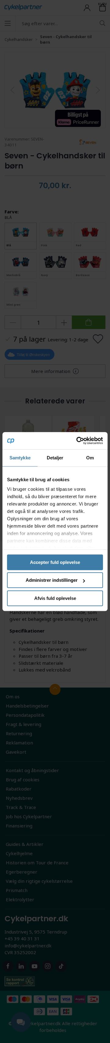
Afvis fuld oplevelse (55, 598)
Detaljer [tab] (55, 457)
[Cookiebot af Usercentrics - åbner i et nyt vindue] (77, 441)
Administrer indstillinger (52, 580)
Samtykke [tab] (20, 457)
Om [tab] (90, 457)
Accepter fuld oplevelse (55, 562)
